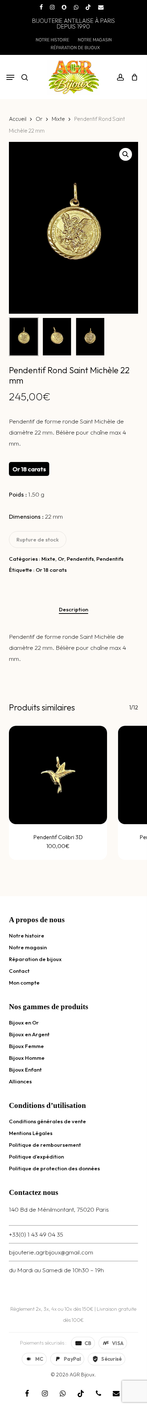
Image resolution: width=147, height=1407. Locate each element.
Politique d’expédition (36, 1156)
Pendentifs (80, 558)
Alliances (20, 1081)
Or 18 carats (51, 569)
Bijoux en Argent (29, 1034)
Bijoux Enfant (25, 1069)
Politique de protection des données (54, 1168)
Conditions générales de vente (47, 1121)
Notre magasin (28, 947)
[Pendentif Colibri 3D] (58, 775)
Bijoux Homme (27, 1057)
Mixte (58, 118)
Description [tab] (73, 609)
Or (39, 118)
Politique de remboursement (45, 1144)
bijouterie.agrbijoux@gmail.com (51, 1252)
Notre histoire (26, 935)
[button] (10, 77)
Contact (19, 970)
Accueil (17, 118)
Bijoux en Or (24, 1022)
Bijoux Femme (26, 1046)
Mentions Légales (30, 1133)
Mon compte (24, 982)
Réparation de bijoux (35, 959)
